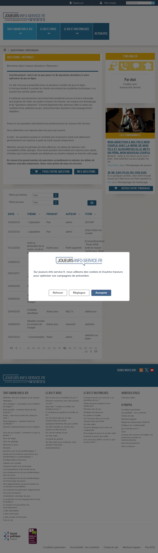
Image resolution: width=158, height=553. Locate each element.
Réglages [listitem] (79, 292)
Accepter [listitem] (101, 292)
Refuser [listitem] (58, 292)
